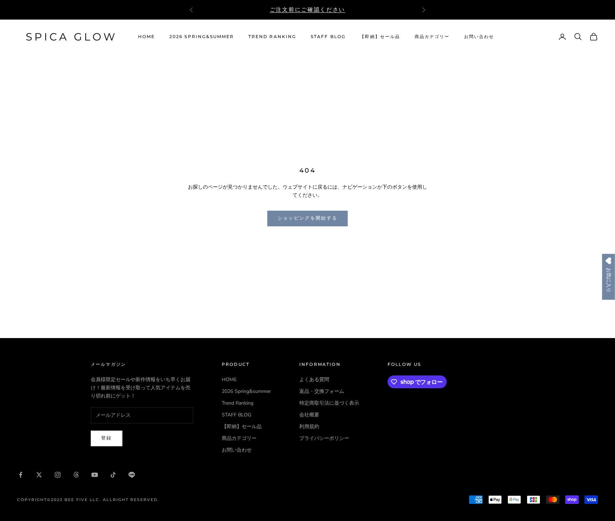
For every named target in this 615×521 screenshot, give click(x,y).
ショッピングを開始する (308, 218)
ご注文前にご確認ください (307, 9)
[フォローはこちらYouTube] (94, 474)
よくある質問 (314, 379)
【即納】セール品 (380, 36)
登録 (106, 438)
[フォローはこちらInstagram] (57, 474)
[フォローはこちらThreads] (76, 474)
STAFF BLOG (328, 36)
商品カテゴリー (432, 36)
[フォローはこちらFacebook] (20, 474)
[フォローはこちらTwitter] (39, 474)
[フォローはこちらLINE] (131, 474)
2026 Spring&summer (201, 36)
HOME (146, 36)
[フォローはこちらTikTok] (113, 474)
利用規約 (309, 426)
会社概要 (309, 414)
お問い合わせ (479, 36)
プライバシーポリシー (324, 438)
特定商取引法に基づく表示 (329, 403)
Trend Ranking (272, 36)
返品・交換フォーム (321, 391)
